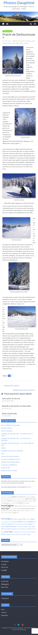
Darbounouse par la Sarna (24, 390)
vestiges (10, 512)
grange (20, 501)
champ (33, 497)
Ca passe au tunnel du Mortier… (10, 456)
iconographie (5, 503)
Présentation (5, 561)
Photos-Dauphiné (19, 2)
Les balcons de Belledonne (9, 465)
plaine (14, 508)
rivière (15, 510)
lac (16, 503)
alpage (9, 497)
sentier (21, 43)
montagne (28, 41)
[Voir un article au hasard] (35, 24)
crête (14, 499)
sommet (26, 43)
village (14, 512)
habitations (25, 501)
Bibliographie (5, 584)
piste (9, 43)
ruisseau (21, 526)
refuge (17, 43)
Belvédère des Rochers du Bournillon (16, 406)
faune (2, 501)
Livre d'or (4, 612)
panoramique (29, 506)
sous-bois (32, 510)
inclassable (12, 503)
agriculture (4, 497)
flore (5, 501)
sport (2, 512)
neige (33, 41)
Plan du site (4, 567)
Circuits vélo (4, 581)
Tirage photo (5, 598)
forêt (20, 41)
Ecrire (2, 609)
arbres (16, 41)
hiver (23, 41)
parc (35, 506)
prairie (12, 43)
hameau (31, 501)
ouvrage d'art (22, 506)
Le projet (4, 564)
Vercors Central (7, 31)
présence (4, 510)
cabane (19, 529)
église (27, 499)
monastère (26, 503)
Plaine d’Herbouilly (9, 413)
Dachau (3, 448)
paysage (4, 43)
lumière (20, 503)
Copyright (4, 570)
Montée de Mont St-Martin (9, 470)
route (18, 510)
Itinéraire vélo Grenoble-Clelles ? (10, 462)
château (3, 499)
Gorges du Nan (5, 468)
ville (18, 512)
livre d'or (28, 487)
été (31, 499)
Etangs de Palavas (6, 428)
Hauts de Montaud (6, 431)
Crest (2, 453)
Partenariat (4, 615)
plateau (18, 508)
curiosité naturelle (20, 499)
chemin (8, 499)
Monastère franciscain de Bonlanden (12, 451)
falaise (34, 499)
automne (28, 497)
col (11, 499)
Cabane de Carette (10, 385)
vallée (5, 512)
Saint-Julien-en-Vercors (11, 398)
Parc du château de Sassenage (10, 425)
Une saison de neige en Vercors (10, 459)
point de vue (25, 508)
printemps (10, 510)
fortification (14, 501)
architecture (21, 497)
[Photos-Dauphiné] (3, 24)
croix (2, 521)
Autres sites (4, 587)
